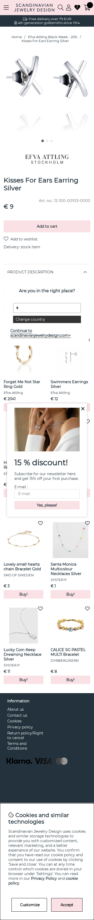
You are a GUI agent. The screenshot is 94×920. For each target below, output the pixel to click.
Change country (30, 319)
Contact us (17, 715)
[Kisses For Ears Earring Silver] (42, 141)
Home (16, 37)
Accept (67, 904)
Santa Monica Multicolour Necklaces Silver (66, 569)
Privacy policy (20, 727)
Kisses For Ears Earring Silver (45, 41)
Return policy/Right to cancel (25, 735)
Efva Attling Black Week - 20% (53, 37)
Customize (30, 904)
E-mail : (21, 487)
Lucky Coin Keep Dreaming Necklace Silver (23, 654)
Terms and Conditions (17, 746)
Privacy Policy (44, 878)
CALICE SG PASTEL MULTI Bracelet (68, 652)
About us (15, 709)
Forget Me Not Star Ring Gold (22, 384)
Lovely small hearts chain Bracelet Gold (22, 566)
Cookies (14, 721)
